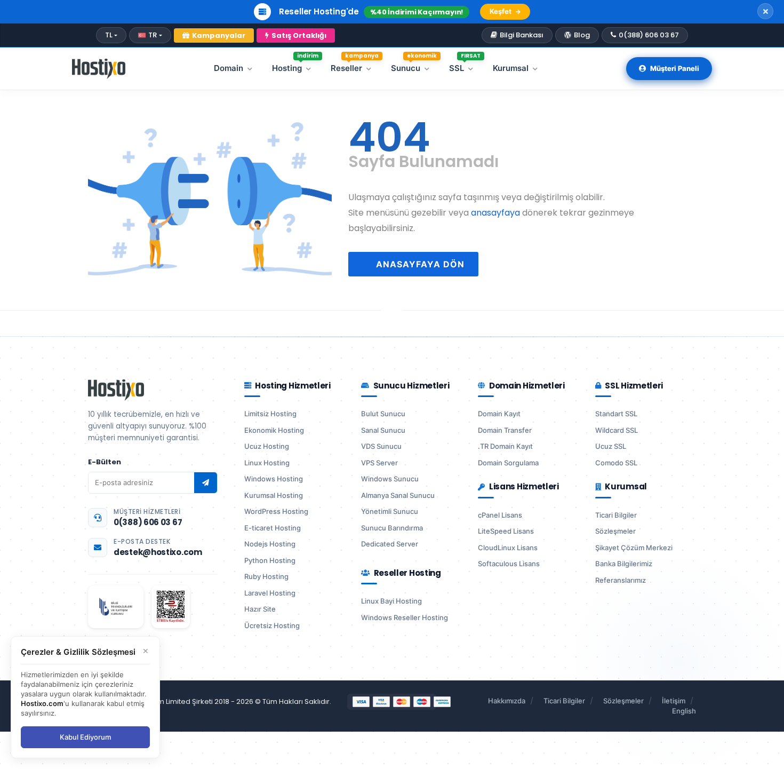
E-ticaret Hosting (272, 528)
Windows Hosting (273, 478)
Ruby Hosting (266, 576)
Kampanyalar (218, 35)
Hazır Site (260, 609)
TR (152, 35)
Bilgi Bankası (521, 35)
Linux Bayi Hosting (391, 601)
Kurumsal (511, 68)
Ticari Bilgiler (616, 515)
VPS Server (379, 462)
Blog (582, 35)
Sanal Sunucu (383, 430)
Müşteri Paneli (674, 68)
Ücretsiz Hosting (272, 625)
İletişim (673, 700)
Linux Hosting (267, 462)
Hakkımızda (506, 700)
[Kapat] (765, 11)
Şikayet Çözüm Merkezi (634, 547)
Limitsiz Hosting (270, 413)
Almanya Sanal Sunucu (398, 495)
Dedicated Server (389, 544)
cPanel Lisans (500, 515)
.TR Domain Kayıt (505, 446)
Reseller (355, 65)
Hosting (295, 65)
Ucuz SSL (610, 446)
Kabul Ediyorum (85, 737)
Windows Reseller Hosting (404, 617)
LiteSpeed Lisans (506, 531)
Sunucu (414, 65)
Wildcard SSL (616, 430)
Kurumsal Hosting (273, 495)
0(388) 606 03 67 (649, 35)
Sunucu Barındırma (392, 528)
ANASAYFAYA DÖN (419, 264)
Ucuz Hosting (266, 446)
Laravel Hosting (269, 593)
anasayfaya (495, 213)
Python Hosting (269, 560)
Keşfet (500, 11)
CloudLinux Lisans (508, 547)
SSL (465, 65)
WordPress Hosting (276, 511)
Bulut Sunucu (383, 413)
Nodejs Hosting (269, 544)
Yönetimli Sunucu (389, 511)
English (684, 711)
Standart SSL (616, 413)
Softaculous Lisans (509, 563)
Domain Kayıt (499, 413)
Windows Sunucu (390, 478)
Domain (228, 68)
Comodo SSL (616, 462)
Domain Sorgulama (508, 462)
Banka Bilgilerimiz (623, 563)
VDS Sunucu (381, 446)
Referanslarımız (620, 580)
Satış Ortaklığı (298, 35)
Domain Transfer (505, 430)
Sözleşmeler (615, 531)
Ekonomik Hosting (274, 430)
